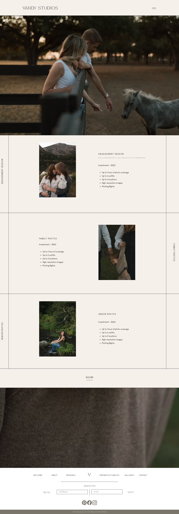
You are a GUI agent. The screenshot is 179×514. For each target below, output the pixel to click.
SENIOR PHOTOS (2, 331)
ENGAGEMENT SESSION (2, 171)
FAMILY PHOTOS (48, 238)
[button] (154, 8)
